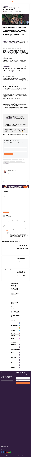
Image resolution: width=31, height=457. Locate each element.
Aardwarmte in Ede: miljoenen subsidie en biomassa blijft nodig (22, 247)
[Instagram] (5, 452)
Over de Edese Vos (4, 444)
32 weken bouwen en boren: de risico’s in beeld (22, 260)
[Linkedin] (3, 452)
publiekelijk (16, 79)
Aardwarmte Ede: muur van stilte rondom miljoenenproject (21, 273)
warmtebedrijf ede (6, 163)
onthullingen (17, 28)
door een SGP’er (14, 135)
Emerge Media (13, 455)
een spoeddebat (19, 72)
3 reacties (20, 11)
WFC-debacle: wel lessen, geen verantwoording (15, 291)
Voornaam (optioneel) (7, 145)
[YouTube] (7, 452)
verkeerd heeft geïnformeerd (12, 71)
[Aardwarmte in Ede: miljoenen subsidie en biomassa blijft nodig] (4, 243)
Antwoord (7, 230)
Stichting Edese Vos (20, 455)
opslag (10, 162)
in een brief (14, 37)
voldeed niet (16, 41)
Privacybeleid (23, 455)
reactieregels (5, 194)
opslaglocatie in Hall (6, 41)
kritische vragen (17, 117)
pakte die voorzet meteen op (11, 93)
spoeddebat (13, 162)
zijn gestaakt (5, 43)
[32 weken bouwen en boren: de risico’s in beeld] (4, 256)
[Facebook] (1, 452)
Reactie (4, 196)
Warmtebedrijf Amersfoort (9, 118)
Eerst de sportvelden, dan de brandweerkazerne (15, 294)
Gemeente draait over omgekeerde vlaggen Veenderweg (14, 286)
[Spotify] (9, 452)
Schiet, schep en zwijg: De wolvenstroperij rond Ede (14, 289)
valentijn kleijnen (23, 162)
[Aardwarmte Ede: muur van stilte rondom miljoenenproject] (6, 269)
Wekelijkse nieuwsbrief (4, 446)
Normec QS (13, 42)
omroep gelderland (6, 162)
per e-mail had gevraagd (18, 90)
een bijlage (9, 50)
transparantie (18, 162)
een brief (23, 129)
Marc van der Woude (6, 11)
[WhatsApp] (11, 452)
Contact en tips (3, 449)
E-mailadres (6, 149)
